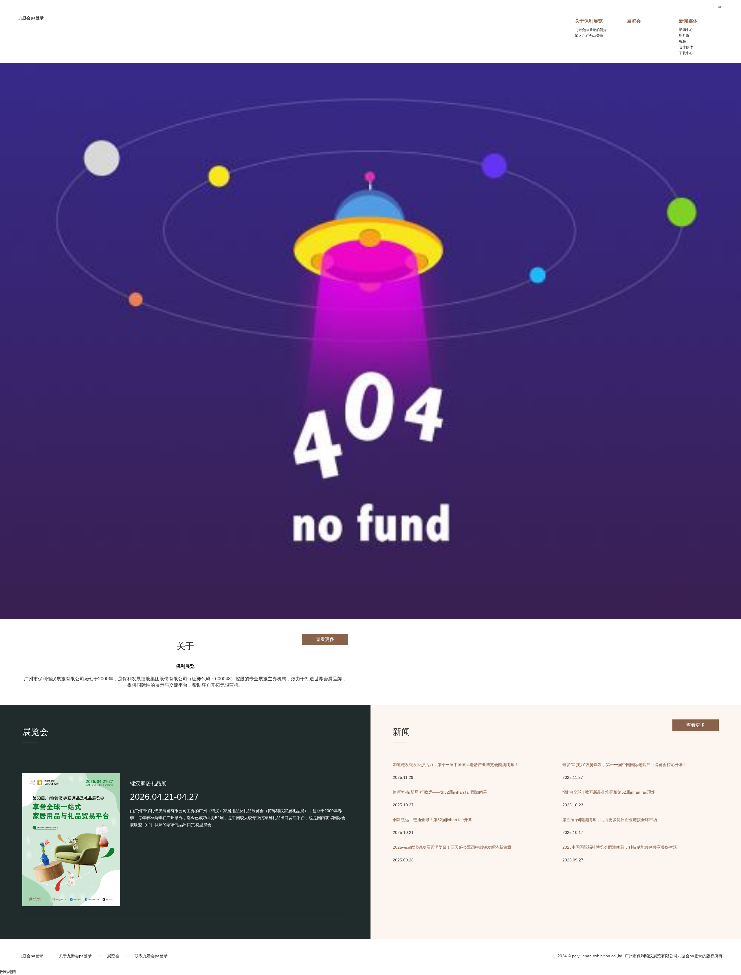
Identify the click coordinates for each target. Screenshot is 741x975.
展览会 (634, 21)
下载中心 (686, 53)
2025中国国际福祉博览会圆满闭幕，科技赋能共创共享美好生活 (619, 847)
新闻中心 (686, 30)
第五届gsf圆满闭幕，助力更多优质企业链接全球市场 (609, 819)
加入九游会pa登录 (589, 36)
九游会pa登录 (31, 956)
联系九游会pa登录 (151, 956)
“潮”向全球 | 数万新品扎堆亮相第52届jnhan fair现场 (608, 792)
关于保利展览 (589, 21)
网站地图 (8, 971)
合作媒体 (686, 47)
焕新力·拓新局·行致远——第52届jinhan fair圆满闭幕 (440, 792)
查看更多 (325, 639)
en (720, 6)
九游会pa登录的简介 (591, 30)
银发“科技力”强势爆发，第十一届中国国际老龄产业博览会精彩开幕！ (624, 764)
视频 (682, 41)
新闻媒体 (688, 21)
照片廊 (684, 36)
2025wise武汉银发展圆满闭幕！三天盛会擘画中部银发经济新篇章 (452, 847)
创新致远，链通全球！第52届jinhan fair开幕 (432, 819)
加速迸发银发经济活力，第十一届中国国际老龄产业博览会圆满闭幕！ (455, 764)
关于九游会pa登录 (75, 956)
